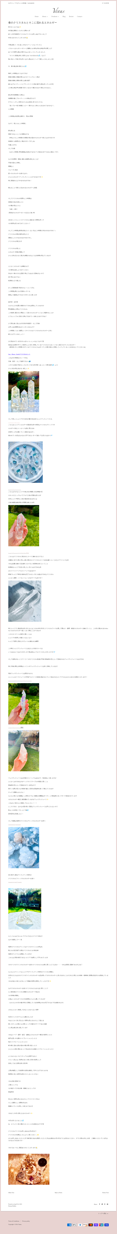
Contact (79, 16)
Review (71, 16)
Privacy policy (26, 1221)
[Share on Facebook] (99, 1204)
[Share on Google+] (105, 1204)
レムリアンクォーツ (14, 490)
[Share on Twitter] (102, 1204)
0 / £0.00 (104, 3)
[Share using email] (107, 1204)
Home (37, 16)
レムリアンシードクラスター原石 (18, 553)
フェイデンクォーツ (14, 728)
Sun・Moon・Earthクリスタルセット (19, 354)
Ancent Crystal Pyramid (15, 882)
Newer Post (105, 1193)
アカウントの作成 (20, 3)
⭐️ (38, 1135)
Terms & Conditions (13, 1221)
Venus (19, 1224)
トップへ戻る (102, 1213)
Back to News (58, 1193)
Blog (64, 16)
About (44, 16)
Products (54, 16)
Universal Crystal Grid (14, 824)
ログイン (11, 3)
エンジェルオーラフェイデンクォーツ (20, 681)
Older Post (11, 1193)
